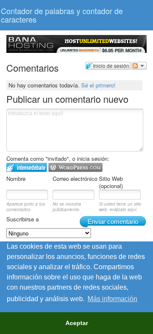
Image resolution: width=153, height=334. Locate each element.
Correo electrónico (75, 178)
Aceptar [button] (76, 322)
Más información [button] (112, 298)
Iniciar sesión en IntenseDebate (26, 167)
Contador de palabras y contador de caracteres (62, 15)
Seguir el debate (139, 66)
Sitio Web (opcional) (111, 182)
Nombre (16, 178)
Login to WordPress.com (75, 167)
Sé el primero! (98, 85)
